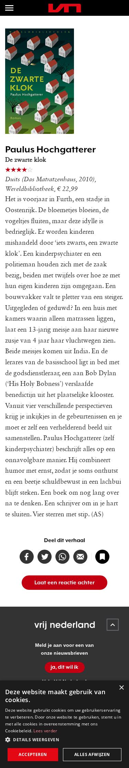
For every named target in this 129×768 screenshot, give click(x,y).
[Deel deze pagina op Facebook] (27, 557)
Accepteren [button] (33, 754)
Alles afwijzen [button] (92, 754)
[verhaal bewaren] (102, 557)
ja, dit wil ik (64, 667)
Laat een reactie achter (64, 583)
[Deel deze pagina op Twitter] (44, 557)
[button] (64, 739)
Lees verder (45, 731)
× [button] (121, 687)
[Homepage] (64, 8)
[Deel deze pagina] (80, 557)
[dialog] (64, 724)
